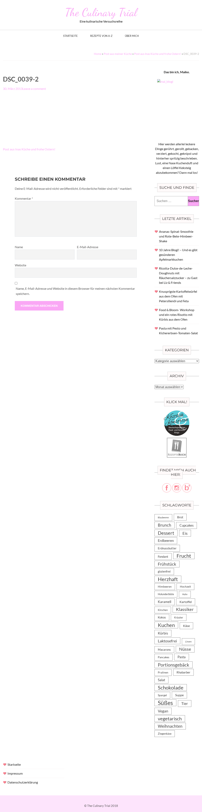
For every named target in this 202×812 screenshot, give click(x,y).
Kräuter (178, 617)
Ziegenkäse (164, 733)
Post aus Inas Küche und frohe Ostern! (157, 53)
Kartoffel (186, 602)
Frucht (184, 556)
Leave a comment (34, 88)
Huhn (184, 594)
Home (97, 53)
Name (19, 247)
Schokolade (170, 687)
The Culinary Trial (101, 12)
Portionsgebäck (173, 665)
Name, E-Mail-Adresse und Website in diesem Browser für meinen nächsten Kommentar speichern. (75, 291)
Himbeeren (165, 586)
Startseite (70, 35)
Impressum (15, 773)
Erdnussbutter (167, 548)
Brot (180, 517)
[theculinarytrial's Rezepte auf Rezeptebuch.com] (177, 440)
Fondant (163, 556)
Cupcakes (187, 525)
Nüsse (185, 649)
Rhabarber (183, 672)
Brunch (164, 524)
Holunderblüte (166, 594)
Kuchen (166, 625)
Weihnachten (170, 726)
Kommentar (24, 198)
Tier (184, 703)
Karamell (164, 602)
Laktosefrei (167, 640)
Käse (186, 626)
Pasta (182, 657)
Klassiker (185, 609)
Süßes (165, 702)
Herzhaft (168, 579)
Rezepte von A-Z (101, 35)
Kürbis (163, 633)
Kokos (162, 617)
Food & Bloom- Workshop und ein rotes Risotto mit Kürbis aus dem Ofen (176, 314)
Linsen (188, 641)
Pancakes (163, 657)
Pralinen (163, 672)
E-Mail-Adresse (87, 247)
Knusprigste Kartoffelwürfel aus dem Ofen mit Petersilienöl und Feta (178, 296)
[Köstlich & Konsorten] (177, 413)
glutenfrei (164, 571)
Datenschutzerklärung (22, 782)
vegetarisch (170, 718)
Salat (161, 680)
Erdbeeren (166, 540)
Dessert (166, 533)
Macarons (164, 649)
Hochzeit (185, 586)
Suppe (179, 695)
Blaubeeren (163, 517)
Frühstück (167, 564)
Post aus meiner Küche (118, 53)
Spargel (162, 695)
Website (20, 265)
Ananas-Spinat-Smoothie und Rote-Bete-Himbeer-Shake (176, 236)
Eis (185, 533)
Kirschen (163, 610)
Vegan (163, 711)
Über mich (132, 35)
